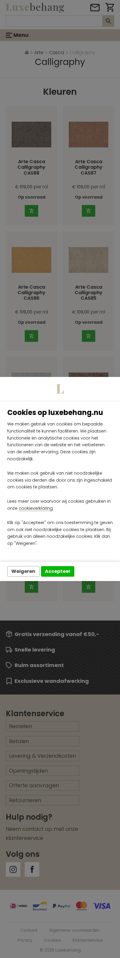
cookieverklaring (36, 508)
